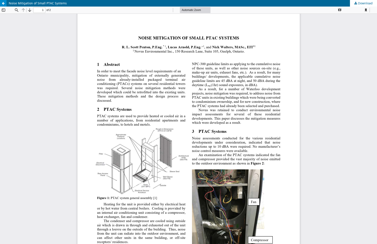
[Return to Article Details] (3, 3)
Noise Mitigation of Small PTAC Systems (38, 3)
